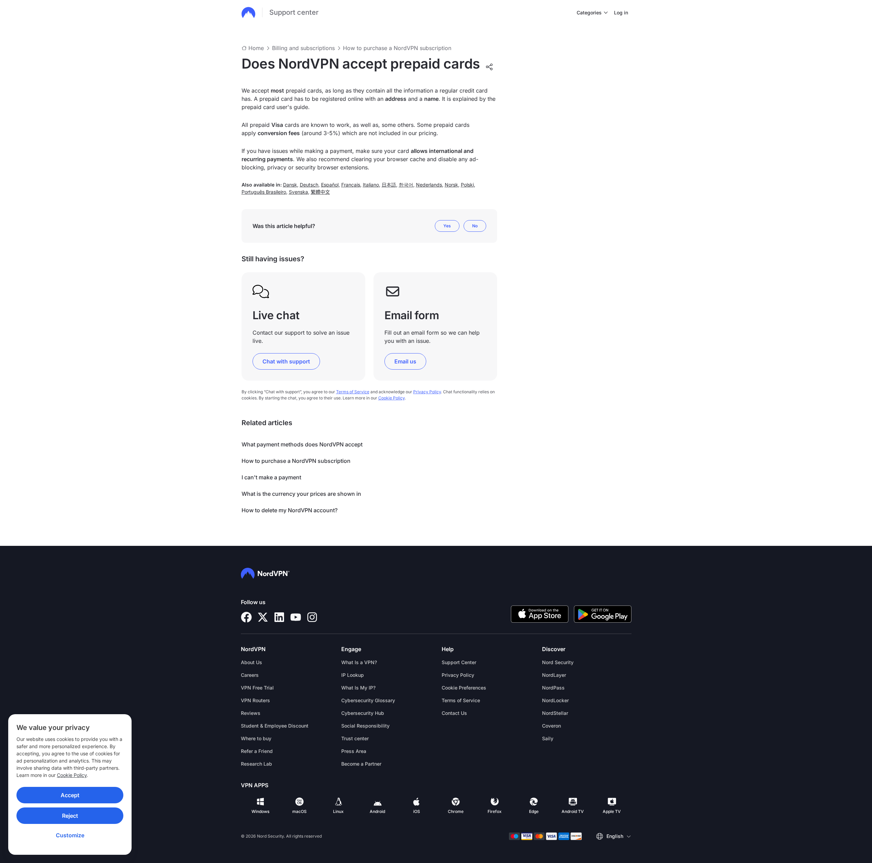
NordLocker (555, 700)
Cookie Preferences (464, 688)
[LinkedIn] (279, 617)
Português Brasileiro (264, 192)
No (475, 225)
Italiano (371, 185)
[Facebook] (246, 617)
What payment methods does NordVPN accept (302, 444)
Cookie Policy (72, 775)
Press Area (353, 751)
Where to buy (256, 738)
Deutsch (309, 185)
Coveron (551, 726)
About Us (251, 662)
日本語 (389, 185)
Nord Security (558, 662)
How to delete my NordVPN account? (289, 510)
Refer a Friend (257, 751)
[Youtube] (295, 617)
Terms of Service (352, 391)
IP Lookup (352, 675)
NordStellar (555, 713)
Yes (447, 225)
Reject (70, 815)
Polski (467, 185)
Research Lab (256, 764)
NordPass (553, 688)
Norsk (451, 185)
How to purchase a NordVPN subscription (397, 48)
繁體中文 (320, 192)
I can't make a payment (271, 477)
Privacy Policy (427, 391)
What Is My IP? (358, 688)
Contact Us (454, 713)
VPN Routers (255, 700)
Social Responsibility (365, 726)
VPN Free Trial (257, 688)
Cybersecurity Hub (362, 713)
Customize (70, 835)
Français (350, 185)
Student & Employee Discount (274, 726)
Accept (70, 795)
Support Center (459, 662)
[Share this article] (489, 67)
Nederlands (429, 185)
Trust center (355, 738)
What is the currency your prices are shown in (301, 493)
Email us (405, 361)
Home (256, 48)
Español (330, 185)
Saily (547, 738)
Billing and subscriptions (303, 48)
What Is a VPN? (359, 662)
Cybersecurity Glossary (368, 700)
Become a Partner (361, 764)
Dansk (290, 185)
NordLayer (554, 675)
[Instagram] (312, 617)
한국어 (406, 185)
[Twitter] (262, 617)
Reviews (250, 713)
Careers (250, 675)
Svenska (298, 192)
